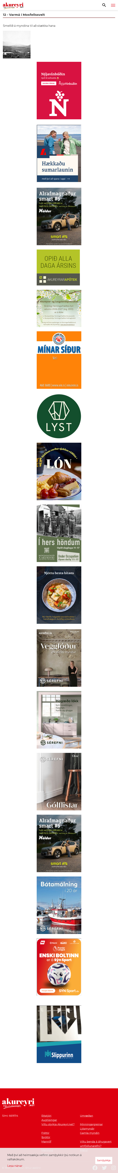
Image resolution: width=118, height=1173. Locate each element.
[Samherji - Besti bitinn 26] (59, 595)
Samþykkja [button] (104, 1160)
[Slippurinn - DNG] (59, 1035)
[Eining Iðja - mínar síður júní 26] (59, 360)
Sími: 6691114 (10, 1115)
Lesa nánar (14, 1166)
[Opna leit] (104, 4)
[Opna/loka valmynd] (113, 5)
